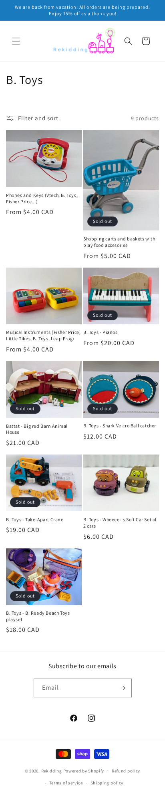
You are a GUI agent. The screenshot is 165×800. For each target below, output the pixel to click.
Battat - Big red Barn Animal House (37, 429)
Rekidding (51, 770)
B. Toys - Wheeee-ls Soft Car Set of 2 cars (120, 522)
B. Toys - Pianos (100, 332)
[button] (16, 41)
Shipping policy (107, 783)
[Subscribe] (122, 688)
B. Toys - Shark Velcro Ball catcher (119, 426)
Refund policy (126, 771)
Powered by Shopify (84, 770)
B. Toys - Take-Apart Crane (35, 519)
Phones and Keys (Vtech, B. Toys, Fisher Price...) (42, 198)
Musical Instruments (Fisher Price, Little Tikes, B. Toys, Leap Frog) (43, 335)
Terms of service (66, 783)
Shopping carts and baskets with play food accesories (119, 242)
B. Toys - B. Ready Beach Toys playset (38, 616)
